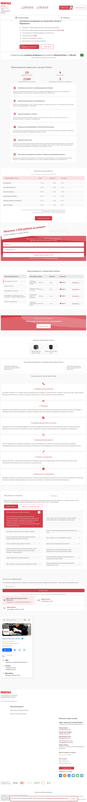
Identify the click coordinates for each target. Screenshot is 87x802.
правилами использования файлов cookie (57, 798)
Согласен (73, 798)
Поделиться (60, 775)
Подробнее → (76, 282)
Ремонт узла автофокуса (8, 191)
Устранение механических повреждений (12, 200)
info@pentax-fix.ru (64, 738)
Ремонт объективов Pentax (18, 714)
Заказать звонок (43, 326)
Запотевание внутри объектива (33, 296)
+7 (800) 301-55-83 (28, 7)
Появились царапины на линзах (33, 282)
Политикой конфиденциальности (58, 594)
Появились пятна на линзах (34, 289)
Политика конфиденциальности (43, 792)
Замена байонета (7, 182)
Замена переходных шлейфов (10, 196)
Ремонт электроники (8, 205)
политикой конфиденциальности (50, 258)
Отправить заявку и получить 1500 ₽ (43, 255)
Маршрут (8, 649)
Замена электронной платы (9, 187)
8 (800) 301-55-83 (64, 733)
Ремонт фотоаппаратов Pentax (19, 710)
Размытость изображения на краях (34, 303)
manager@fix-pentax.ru (66, 742)
